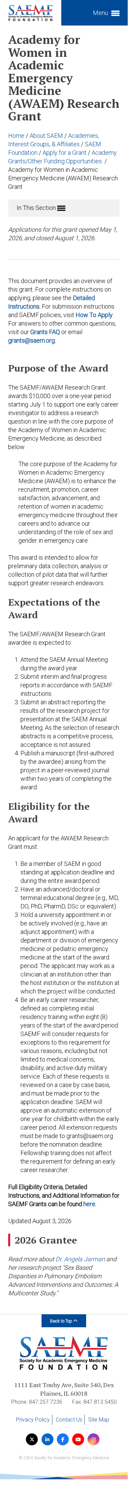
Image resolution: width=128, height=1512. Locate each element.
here (89, 1203)
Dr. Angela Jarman (80, 1259)
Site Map (98, 1419)
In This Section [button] (37, 207)
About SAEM (47, 135)
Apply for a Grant (65, 152)
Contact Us (69, 1419)
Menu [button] (101, 12)
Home (17, 135)
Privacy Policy (33, 1419)
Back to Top (61, 1321)
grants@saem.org (31, 340)
